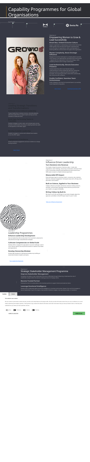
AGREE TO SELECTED (13, 313)
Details (13, 294)
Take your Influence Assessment (54, 202)
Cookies (4, 294)
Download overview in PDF (74, 88)
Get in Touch (58, 88)
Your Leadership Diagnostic (16, 261)
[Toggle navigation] (85, 2)
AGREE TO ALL (78, 313)
